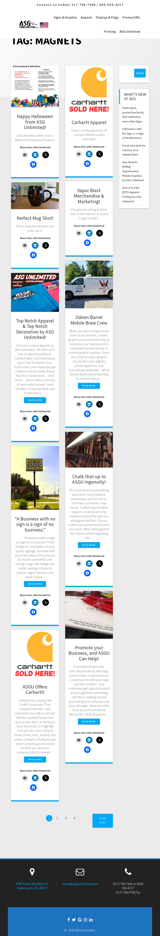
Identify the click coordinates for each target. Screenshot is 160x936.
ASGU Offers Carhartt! (35, 689)
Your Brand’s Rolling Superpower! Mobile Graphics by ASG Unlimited (133, 171)
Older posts (102, 820)
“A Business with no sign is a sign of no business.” (35, 524)
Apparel (86, 17)
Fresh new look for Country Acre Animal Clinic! (134, 150)
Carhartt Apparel (89, 122)
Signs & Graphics (65, 17)
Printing (110, 31)
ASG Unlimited (130, 31)
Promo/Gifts (131, 17)
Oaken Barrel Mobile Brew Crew (89, 320)
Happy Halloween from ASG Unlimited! (35, 121)
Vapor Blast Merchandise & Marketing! (89, 195)
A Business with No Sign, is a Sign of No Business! (133, 133)
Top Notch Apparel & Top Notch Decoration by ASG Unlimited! (35, 329)
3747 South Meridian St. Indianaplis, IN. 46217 (32, 886)
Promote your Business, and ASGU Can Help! (89, 653)
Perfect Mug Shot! (35, 218)
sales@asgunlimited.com (80, 884)
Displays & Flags (107, 17)
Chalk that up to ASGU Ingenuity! (89, 479)
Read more (89, 385)
